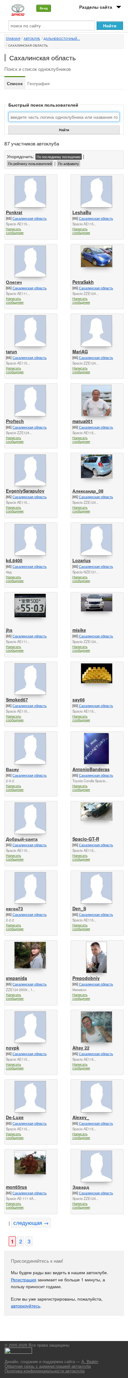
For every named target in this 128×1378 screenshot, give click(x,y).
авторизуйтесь (25, 1305)
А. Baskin (89, 1361)
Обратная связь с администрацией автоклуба (48, 1366)
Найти (64, 129)
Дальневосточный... (61, 38)
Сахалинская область (28, 45)
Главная (13, 38)
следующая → (31, 1222)
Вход (44, 8)
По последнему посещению (58, 156)
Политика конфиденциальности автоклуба (45, 1371)
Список (15, 83)
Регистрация (23, 1279)
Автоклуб (32, 38)
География (38, 83)
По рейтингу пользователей (30, 163)
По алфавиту (68, 163)
